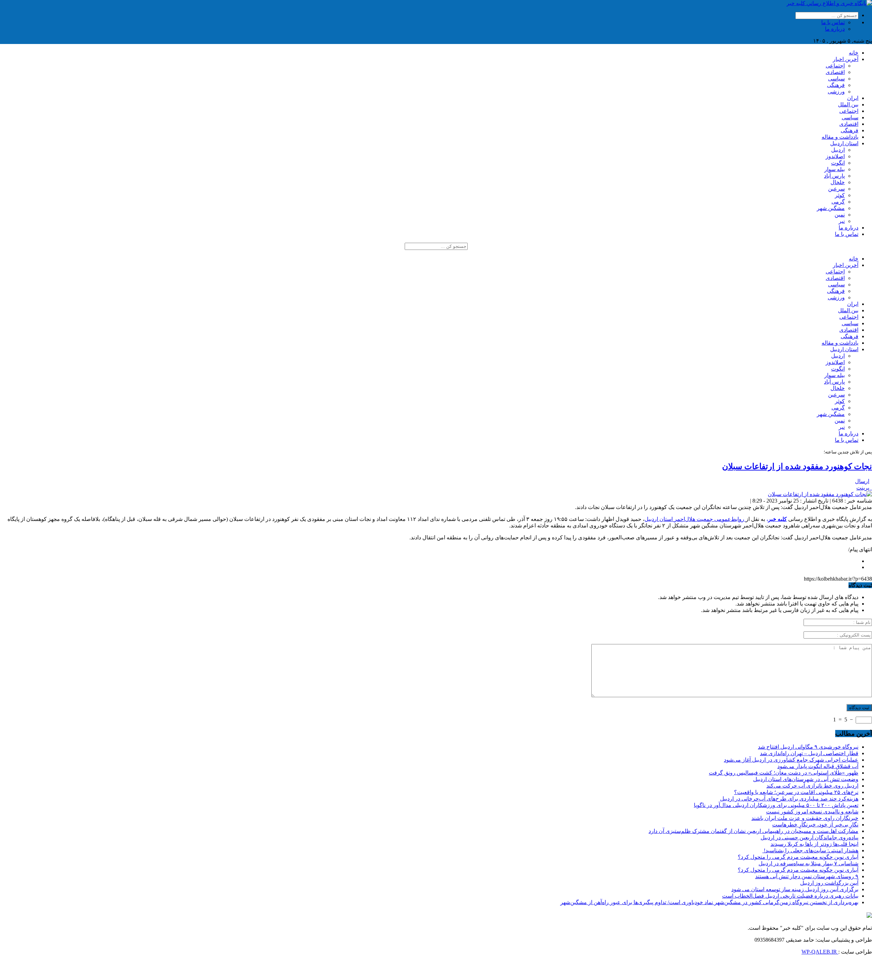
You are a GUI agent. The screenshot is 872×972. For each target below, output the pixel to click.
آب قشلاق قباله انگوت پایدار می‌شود (817, 766)
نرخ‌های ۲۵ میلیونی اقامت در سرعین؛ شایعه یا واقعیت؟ (796, 792)
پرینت (864, 488)
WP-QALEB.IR (819, 952)
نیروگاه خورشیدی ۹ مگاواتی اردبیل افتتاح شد (808, 747)
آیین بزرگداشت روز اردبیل (829, 883)
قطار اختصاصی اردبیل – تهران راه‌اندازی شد (809, 753)
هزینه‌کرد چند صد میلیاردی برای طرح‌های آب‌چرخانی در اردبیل (789, 799)
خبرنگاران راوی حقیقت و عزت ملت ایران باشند (804, 818)
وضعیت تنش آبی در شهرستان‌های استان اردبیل (805, 779)
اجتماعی (835, 66)
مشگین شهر (831, 208)
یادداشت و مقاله (840, 137)
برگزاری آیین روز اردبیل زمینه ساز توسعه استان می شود (794, 889)
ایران (852, 98)
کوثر (840, 195)
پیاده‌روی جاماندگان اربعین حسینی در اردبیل (809, 837)
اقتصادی (835, 72)
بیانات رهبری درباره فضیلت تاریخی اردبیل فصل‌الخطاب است (790, 896)
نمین (840, 215)
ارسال (862, 481)
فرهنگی (836, 85)
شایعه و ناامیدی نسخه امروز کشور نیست (812, 811)
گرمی (838, 202)
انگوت (838, 163)
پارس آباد (834, 176)
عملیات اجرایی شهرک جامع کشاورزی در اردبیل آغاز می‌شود (791, 760)
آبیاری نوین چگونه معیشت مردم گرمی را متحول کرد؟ (798, 857)
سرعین (836, 189)
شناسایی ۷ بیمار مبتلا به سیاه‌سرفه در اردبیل (808, 863)
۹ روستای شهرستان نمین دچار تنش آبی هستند (806, 876)
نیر (842, 221)
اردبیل (838, 150)
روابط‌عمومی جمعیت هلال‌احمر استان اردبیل (695, 519)
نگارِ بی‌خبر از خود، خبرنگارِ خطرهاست (815, 824)
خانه (853, 53)
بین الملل (848, 104)
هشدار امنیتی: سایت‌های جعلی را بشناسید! (810, 850)
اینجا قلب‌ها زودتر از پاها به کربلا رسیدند (814, 844)
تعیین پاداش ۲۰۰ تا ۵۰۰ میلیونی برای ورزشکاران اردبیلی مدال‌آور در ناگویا (776, 805)
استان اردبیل (844, 143)
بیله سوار (834, 169)
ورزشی (836, 91)
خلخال (837, 182)
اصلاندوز (835, 156)
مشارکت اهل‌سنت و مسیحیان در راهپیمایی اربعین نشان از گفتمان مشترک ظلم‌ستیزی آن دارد (753, 831)
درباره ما (835, 29)
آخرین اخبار (845, 59)
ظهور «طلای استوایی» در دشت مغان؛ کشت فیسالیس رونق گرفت (783, 773)
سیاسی (836, 78)
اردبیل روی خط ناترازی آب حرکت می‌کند (812, 786)
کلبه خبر (777, 519)
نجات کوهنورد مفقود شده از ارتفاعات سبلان (797, 466)
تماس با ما (833, 22)
